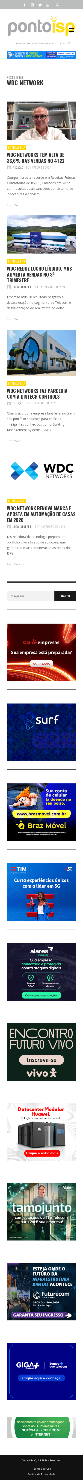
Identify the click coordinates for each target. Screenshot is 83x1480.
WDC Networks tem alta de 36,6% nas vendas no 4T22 (36, 157)
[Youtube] (47, 4)
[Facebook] (24, 4)
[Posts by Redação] (9, 167)
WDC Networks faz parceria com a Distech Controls (37, 393)
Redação (18, 167)
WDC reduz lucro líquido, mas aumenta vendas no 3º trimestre (39, 274)
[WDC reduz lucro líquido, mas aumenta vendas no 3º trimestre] (34, 234)
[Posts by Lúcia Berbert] (9, 287)
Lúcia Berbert (22, 287)
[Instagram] (32, 4)
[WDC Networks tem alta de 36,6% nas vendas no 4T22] (34, 121)
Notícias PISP (16, 147)
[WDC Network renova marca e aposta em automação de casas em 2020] (34, 472)
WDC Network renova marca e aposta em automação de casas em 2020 (41, 514)
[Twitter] (39, 4)
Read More (14, 205)
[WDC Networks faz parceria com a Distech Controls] (34, 353)
